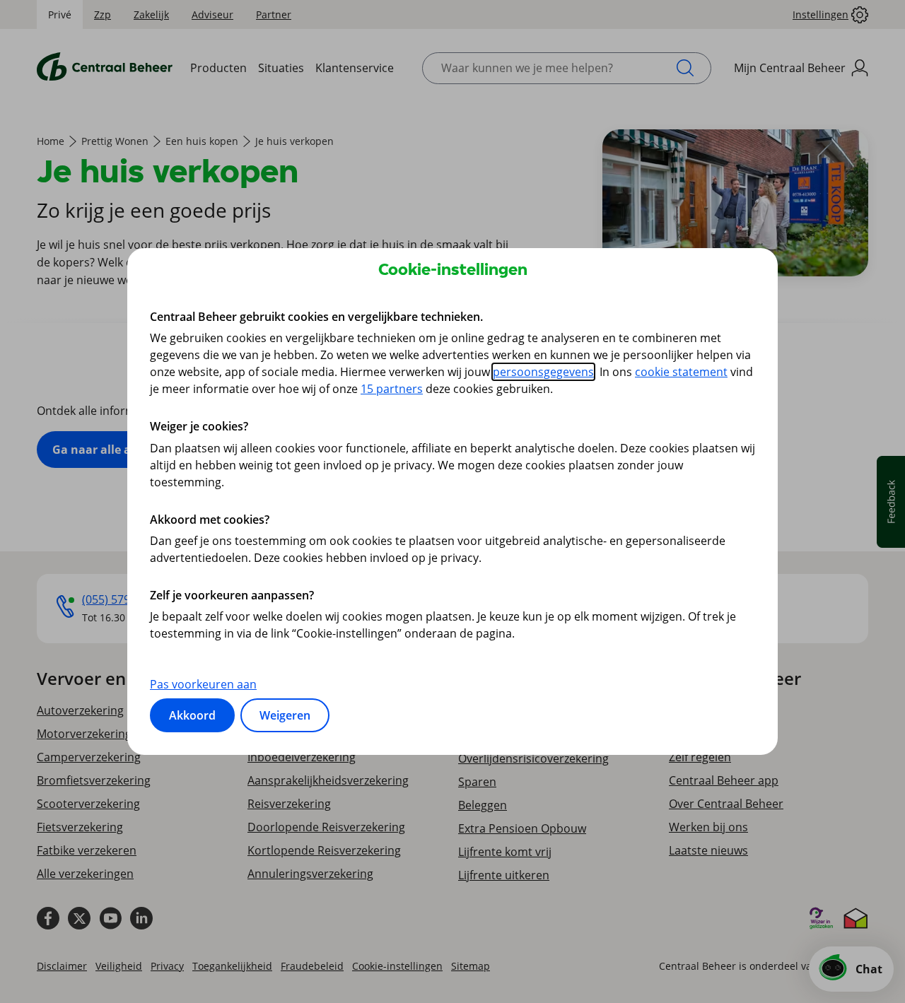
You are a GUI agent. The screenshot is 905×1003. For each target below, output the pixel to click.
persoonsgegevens (543, 372)
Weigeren (284, 715)
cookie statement (681, 372)
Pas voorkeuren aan (203, 684)
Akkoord (192, 715)
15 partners (392, 389)
